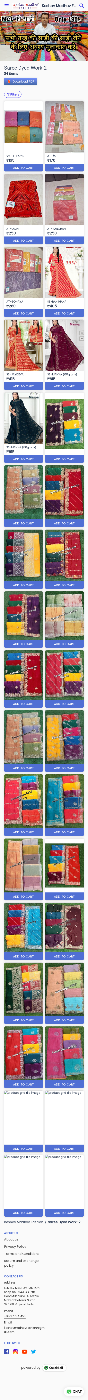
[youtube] (24, 1351)
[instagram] (15, 1351)
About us (11, 1239)
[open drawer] (6, 6)
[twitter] (33, 1351)
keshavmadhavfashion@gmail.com (24, 1330)
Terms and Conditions (21, 1254)
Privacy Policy (15, 1246)
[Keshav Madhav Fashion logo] (26, 6)
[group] (44, 36)
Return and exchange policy (21, 1263)
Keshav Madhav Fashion (59, 6)
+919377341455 (15, 1316)
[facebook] (6, 1351)
